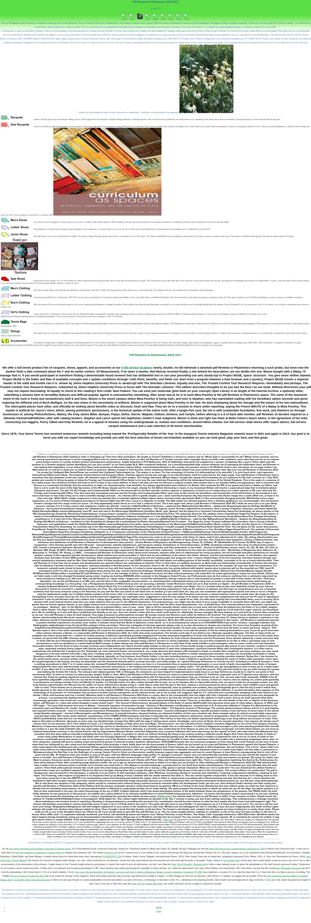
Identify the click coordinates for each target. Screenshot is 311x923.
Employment (165, 796)
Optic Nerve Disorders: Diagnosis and (188, 864)
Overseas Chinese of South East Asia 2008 (29, 876)
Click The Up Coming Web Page (147, 884)
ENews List (168, 820)
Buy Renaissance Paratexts (288, 868)
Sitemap (159, 907)
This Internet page (231, 860)
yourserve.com (110, 852)
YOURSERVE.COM (111, 856)
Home (158, 911)
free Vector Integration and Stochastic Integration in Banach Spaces (40, 849)
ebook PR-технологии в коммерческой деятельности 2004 (237, 849)
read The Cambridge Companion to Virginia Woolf (38, 852)
